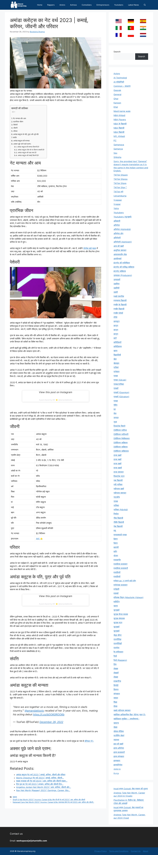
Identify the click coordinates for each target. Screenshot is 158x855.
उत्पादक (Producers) (123, 275)
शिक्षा (115, 702)
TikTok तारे (118, 191)
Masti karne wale (122, 111)
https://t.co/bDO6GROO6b (48, 714)
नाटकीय (117, 497)
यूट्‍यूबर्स (116, 631)
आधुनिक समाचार (120, 250)
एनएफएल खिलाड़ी (120, 300)
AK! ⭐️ (39, 538)
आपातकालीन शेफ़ (120, 254)
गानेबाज (116, 371)
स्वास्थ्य (116, 739)
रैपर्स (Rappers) (120, 660)
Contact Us (135, 851)
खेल (115, 359)
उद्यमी (116, 292)
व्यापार (116, 698)
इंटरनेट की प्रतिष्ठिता (122, 263)
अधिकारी (117, 221)
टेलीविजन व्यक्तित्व (121, 442)
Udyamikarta (120, 196)
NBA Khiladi (119, 115)
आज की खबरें (119, 246)
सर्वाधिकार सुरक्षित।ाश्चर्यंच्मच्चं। (126, 719)
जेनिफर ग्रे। (89, 741)
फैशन (116, 543)
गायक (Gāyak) (120, 380)
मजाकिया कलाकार (120, 564)
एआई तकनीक (119, 296)
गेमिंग (115, 405)
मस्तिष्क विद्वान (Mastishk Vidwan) (128, 597)
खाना (115, 350)
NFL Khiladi (119, 136)
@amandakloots (34, 710)
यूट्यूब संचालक (119, 618)
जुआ (115, 422)
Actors (62, 5)
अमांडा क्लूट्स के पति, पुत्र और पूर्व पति (26, 134)
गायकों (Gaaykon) (121, 392)
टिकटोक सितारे (119, 426)
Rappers (51, 5)
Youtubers (118, 5)
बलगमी (116, 547)
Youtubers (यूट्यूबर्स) (123, 217)
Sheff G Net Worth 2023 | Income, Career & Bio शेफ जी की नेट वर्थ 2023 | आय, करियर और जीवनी (49, 800)
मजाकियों (117, 572)
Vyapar (117, 204)
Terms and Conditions (118, 851)
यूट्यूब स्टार (118, 622)
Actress (73, 5)
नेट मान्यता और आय (19, 118)
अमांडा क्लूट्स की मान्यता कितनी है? (28, 147)
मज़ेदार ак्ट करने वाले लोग (125, 581)
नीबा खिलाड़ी (118, 518)
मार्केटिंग (117, 601)
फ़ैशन (116, 539)
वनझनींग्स (117, 681)
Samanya (118, 149)
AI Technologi (120, 78)
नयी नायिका (118, 484)
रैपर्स (115, 656)
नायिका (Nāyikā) (121, 509)
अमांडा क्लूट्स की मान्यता (21, 141)
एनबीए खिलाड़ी (119, 309)
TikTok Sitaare (121, 175)
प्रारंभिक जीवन (18, 121)
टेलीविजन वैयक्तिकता (122, 438)
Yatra (116, 208)
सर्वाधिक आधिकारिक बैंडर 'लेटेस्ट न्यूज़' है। (130, 714)
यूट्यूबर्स (116, 627)
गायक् (116, 401)
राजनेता (116, 647)
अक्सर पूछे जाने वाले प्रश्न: (22, 144)
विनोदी (116, 685)
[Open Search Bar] (144, 5)
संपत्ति (15, 137)
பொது (116, 773)
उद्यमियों (116, 288)
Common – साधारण (122, 86)
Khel (116, 107)
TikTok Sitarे (120, 187)
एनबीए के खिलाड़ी (120, 304)
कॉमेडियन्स (118, 346)
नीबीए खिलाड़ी (119, 522)
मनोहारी (116, 589)
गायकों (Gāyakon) (121, 396)
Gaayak (117, 90)
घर (115, 409)
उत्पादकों (117, 279)
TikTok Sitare (120, 183)
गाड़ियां (116, 367)
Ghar (116, 98)
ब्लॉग (115, 551)
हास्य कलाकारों (119, 752)
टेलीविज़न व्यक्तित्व (121, 447)
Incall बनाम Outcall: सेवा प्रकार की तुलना (131, 788)
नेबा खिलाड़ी (118, 526)
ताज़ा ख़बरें (117, 459)
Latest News (133, 5)
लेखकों (116, 673)
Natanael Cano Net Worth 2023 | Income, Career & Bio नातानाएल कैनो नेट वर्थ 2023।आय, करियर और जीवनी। (53, 802)
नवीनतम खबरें (119, 488)
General (117, 94)
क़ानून (116, 330)
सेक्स (115, 727)
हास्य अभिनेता (119, 748)
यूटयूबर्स (116, 610)
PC (115, 140)
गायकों (116, 388)
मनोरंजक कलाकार (120, 585)
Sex (115, 153)
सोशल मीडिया (119, 731)
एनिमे (115, 317)
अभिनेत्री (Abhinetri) (123, 242)
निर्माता (116, 514)
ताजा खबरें (117, 463)
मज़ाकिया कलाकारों (121, 568)
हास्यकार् (117, 760)
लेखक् (116, 677)
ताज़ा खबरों (118, 468)
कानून (116, 334)
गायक (116, 376)
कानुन (116, 325)
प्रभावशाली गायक (120, 534)
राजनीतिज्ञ (117, 639)
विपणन (116, 689)
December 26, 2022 (51, 721)
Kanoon (117, 103)
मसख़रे (116, 593)
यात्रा (116, 606)
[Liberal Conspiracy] (18, 5)
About (145, 851)
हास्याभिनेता (118, 765)
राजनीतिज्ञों (118, 643)
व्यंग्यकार (117, 693)
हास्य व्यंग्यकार (119, 756)
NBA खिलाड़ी (119, 128)
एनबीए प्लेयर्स (118, 313)
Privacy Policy (100, 851)
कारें (115, 338)
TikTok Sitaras (121, 179)
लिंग (115, 664)
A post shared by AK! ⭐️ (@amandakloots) (55, 400)
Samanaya (119, 144)
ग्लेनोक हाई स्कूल (89, 248)
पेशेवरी (15, 125)
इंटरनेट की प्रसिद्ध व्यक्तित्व (124, 267)
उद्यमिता (116, 283)
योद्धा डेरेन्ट (118, 635)
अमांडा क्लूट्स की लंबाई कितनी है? (28, 155)
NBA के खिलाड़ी (120, 124)
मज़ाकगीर (117, 560)
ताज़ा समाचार (119, 472)
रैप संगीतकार (118, 652)
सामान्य (15, 797)
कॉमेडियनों (117, 342)
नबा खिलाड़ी (118, 480)
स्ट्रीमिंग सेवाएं (119, 735)
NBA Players (120, 119)
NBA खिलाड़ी (119, 132)
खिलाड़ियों (117, 355)
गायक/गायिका (119, 384)
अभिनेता (117, 225)
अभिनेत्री (117, 237)
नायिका (116, 505)
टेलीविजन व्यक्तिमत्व (121, 451)
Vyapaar (118, 200)
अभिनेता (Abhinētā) (122, 229)
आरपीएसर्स (117, 258)
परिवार (15, 131)
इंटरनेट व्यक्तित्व (120, 271)
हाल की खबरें (118, 744)
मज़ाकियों (117, 576)
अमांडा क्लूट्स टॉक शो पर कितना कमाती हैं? (31, 150)
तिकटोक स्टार (119, 476)
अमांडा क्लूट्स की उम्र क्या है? (27, 153)
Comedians (87, 5)
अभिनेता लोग (118, 233)
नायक (116, 501)
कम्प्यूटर (116, 321)
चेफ (115, 413)
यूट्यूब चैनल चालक (121, 614)
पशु (115, 530)
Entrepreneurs (103, 5)
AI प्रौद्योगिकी (119, 82)
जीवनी (15, 128)
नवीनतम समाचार (120, 493)
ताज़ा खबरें (117, 455)
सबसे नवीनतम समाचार (122, 710)
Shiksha (117, 157)
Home (39, 5)
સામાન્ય (117, 769)
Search (117, 51)
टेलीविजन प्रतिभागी (121, 434)
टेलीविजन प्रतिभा (120, 430)
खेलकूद (116, 363)
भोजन (116, 555)
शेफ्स (115, 706)
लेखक (116, 668)
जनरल (116, 417)
